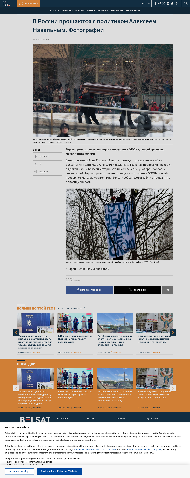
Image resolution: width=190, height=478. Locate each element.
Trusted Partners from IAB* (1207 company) (95, 449)
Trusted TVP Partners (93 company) (144, 449)
